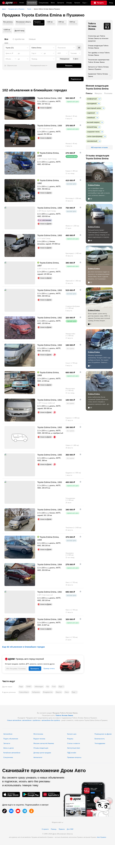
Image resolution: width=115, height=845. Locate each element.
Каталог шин (71, 734)
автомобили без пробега (51, 720)
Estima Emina (94, 185)
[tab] (6, 40)
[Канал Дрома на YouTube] (18, 811)
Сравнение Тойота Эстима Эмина (98, 75)
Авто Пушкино (101, 837)
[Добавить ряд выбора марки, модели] (79, 47)
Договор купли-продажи (42, 753)
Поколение (62, 48)
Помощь (53, 829)
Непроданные (64, 59)
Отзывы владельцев (40, 748)
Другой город (19, 30)
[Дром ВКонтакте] (11, 811)
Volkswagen (39, 686)
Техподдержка (100, 743)
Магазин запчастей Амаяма (43, 743)
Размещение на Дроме (103, 734)
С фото (75, 59)
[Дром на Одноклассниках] (31, 811)
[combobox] (16, 47)
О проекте (45, 829)
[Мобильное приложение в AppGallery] (51, 794)
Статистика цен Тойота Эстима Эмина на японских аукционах (98, 38)
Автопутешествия (73, 748)
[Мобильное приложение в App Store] (11, 794)
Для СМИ (70, 829)
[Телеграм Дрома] (24, 811)
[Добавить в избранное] (80, 98)
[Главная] (9, 3)
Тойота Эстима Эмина (92, 26)
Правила (62, 829)
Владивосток (47, 692)
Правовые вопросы (74, 757)
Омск (67, 692)
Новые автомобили (14, 720)
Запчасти (60, 3)
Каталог (77, 3)
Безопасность (100, 739)
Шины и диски (8, 748)
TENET (28, 686)
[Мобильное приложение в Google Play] (31, 794)
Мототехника (38, 734)
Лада (21, 686)
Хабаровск (36, 692)
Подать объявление (10, 739)
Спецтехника (8, 757)
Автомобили (31, 3)
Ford (53, 686)
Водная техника (39, 739)
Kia (47, 686)
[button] (61, 686)
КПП (59, 53)
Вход (111, 3)
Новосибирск (24, 692)
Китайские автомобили (11, 753)
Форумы (70, 739)
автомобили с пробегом (31, 720)
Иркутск (58, 692)
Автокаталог (37, 757)
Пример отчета (49, 668)
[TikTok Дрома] (4, 811)
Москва (21, 2)
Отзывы (69, 3)
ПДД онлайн (71, 753)
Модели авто (56, 822)
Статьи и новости (73, 743)
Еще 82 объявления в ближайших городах (23, 647)
